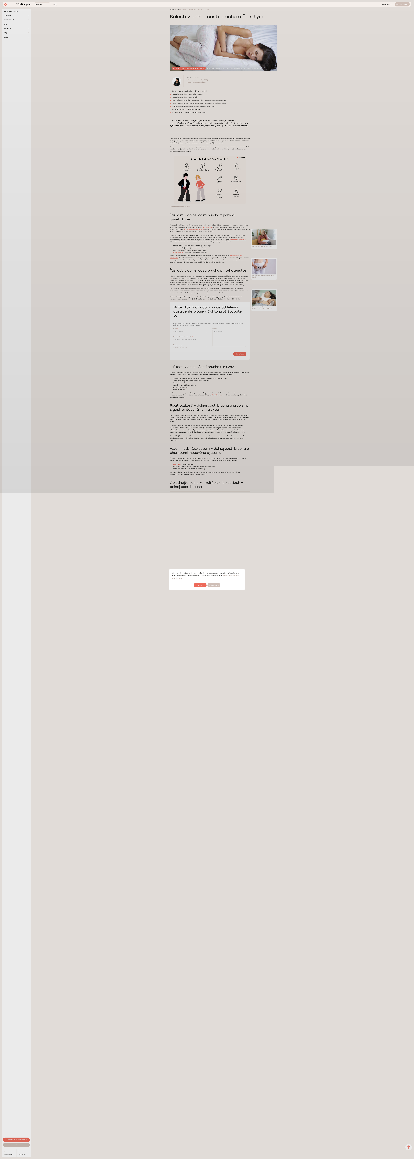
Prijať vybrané (214, 585)
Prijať (200, 585)
